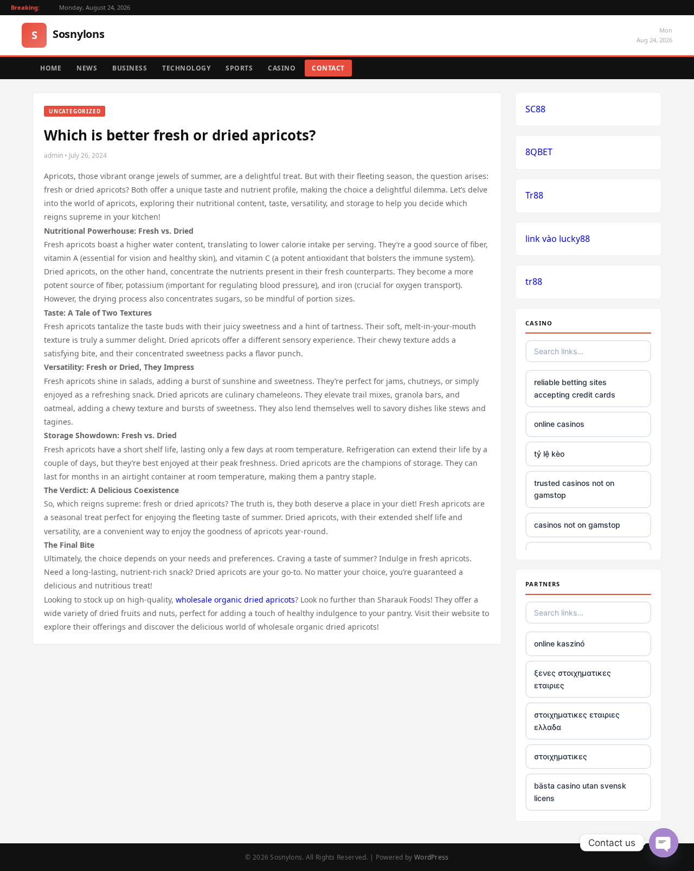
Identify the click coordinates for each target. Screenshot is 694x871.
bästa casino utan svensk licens (580, 791)
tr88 (533, 281)
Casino (281, 68)
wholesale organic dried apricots (235, 599)
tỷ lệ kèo (549, 453)
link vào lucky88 (557, 239)
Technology (186, 68)
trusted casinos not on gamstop (574, 488)
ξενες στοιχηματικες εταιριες (572, 678)
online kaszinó (559, 643)
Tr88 (534, 195)
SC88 (535, 109)
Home (50, 68)
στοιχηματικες (560, 756)
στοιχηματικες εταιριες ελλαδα (577, 720)
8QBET (538, 152)
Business (129, 68)
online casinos (559, 423)
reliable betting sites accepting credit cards (574, 388)
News (86, 68)
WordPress (431, 857)
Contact (328, 68)
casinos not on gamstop (577, 524)
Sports (239, 68)
